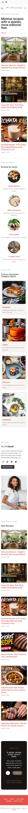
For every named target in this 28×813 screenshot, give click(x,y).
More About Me (7, 467)
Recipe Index (20, 799)
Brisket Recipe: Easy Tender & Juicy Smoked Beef (13, 655)
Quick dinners (14, 186)
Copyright (3, 808)
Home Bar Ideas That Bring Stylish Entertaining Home (12, 106)
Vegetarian (6, 420)
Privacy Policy (18, 801)
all (5, 33)
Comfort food (14, 257)
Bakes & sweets (14, 210)
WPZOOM (14, 809)
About (6, 799)
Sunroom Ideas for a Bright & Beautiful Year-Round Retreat (13, 66)
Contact (12, 799)
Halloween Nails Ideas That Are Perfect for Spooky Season (14, 724)
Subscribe (9, 801)
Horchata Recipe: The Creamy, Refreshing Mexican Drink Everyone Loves (13, 147)
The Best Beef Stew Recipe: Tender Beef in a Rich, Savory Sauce (13, 690)
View (2, 33)
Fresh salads (14, 234)
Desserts (6, 382)
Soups (5, 345)
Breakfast (6, 307)
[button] (2, 8)
